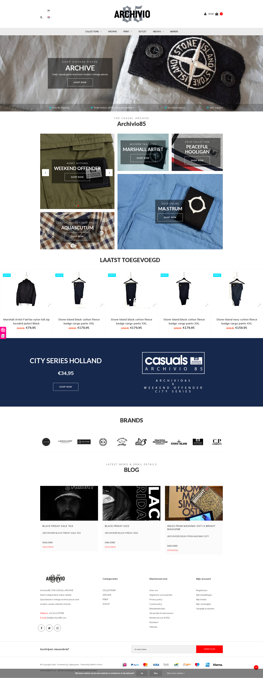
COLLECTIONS (92, 31)
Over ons (153, 590)
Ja (142, 673)
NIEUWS (157, 31)
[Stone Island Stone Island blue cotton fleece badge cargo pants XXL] (236, 290)
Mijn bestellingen (204, 595)
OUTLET (143, 31)
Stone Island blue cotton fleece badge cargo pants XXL (237, 321)
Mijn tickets (201, 599)
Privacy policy (155, 599)
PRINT (126, 31)
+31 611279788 (56, 613)
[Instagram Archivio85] (57, 628)
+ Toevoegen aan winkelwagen (24, 334)
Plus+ (100, 664)
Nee (156, 673)
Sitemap (153, 627)
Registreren (201, 590)
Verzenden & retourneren (161, 613)
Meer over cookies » (176, 673)
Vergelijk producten (205, 608)
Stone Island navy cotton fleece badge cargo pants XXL (184, 321)
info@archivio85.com (56, 618)
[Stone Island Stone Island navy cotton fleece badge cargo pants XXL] (184, 290)
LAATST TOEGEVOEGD (130, 259)
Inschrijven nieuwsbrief (54, 649)
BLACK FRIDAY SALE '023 (57, 526)
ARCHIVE (112, 31)
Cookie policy (155, 604)
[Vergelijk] (48, 10)
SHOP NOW (77, 177)
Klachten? (153, 622)
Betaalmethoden (157, 608)
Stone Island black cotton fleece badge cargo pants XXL (26, 321)
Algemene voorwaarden (160, 595)
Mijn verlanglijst (203, 604)
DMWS (93, 664)
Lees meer (47, 542)
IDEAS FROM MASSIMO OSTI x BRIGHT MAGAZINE (191, 528)
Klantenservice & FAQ (159, 618)
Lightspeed (73, 664)
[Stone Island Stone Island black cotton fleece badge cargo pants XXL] (26, 290)
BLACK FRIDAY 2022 (117, 526)
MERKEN (174, 31)
